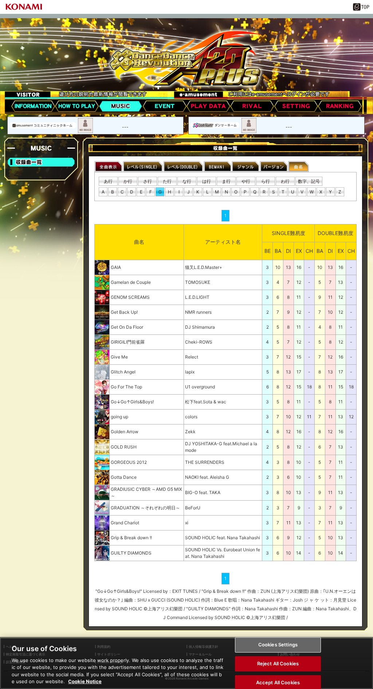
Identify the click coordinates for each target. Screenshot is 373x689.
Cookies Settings (278, 645)
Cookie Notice (85, 681)
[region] (186, 663)
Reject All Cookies (278, 663)
